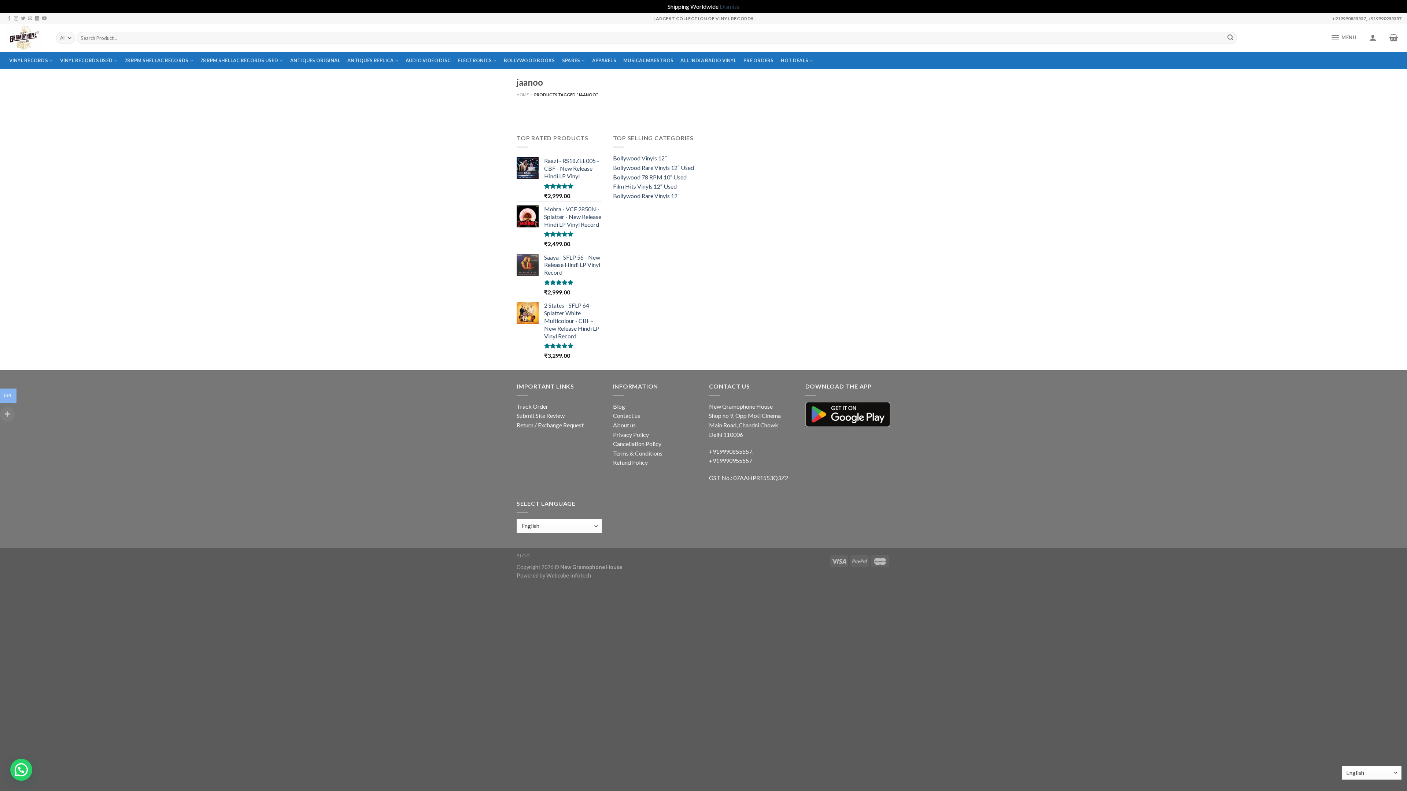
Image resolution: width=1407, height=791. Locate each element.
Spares (571, 60)
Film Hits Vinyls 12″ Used (645, 186)
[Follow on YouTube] (44, 18)
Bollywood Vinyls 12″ (640, 158)
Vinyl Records (28, 60)
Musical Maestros (648, 60)
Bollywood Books (529, 60)
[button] (21, 770)
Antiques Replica (370, 60)
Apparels (604, 60)
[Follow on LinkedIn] (37, 18)
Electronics (475, 60)
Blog (619, 406)
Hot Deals (794, 60)
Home (523, 94)
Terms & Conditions (637, 453)
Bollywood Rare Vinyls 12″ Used (653, 167)
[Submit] (1230, 38)
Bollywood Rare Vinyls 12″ (646, 195)
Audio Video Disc (428, 60)
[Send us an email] (30, 18)
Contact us (626, 415)
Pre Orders (758, 60)
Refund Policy (630, 462)
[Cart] (1394, 37)
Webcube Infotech (568, 575)
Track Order (532, 406)
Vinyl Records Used (86, 60)
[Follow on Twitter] (23, 18)
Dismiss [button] (729, 6)
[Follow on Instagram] (16, 18)
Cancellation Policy (637, 443)
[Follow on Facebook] (9, 18)
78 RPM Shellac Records (157, 60)
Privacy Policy (631, 434)
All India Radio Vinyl (708, 60)
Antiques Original (315, 60)
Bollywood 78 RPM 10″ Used (650, 177)
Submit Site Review (541, 415)
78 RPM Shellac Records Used (239, 60)
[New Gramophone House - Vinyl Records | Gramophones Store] (25, 38)
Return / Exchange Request (550, 425)
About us (624, 425)
